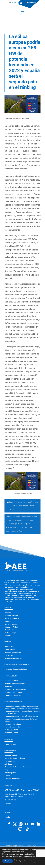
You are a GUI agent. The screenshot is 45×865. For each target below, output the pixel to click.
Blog (6, 770)
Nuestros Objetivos (11, 618)
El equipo (7, 612)
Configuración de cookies (24, 861)
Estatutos (7, 621)
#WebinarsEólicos (11, 733)
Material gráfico (10, 773)
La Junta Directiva (11, 615)
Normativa (8, 687)
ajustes (32, 856)
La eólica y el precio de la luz (15, 689)
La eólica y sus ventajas (13, 692)
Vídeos (7, 776)
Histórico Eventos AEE (12, 652)
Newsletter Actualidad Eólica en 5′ (17, 767)
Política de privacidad (15, 846)
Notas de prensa (10, 755)
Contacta (7, 636)
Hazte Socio (9, 630)
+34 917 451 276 (10, 800)
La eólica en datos (11, 681)
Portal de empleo (11, 633)
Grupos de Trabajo (11, 627)
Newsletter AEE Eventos (13, 658)
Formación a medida (12, 727)
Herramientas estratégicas (14, 684)
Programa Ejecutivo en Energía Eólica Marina (21, 716)
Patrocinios (8, 655)
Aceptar (7, 861)
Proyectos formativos (12, 724)
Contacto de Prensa (12, 778)
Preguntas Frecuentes (12, 695)
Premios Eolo (9, 649)
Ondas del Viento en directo (14, 758)
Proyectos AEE (10, 744)
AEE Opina (8, 764)
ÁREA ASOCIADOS (29, 3)
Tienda (7, 817)
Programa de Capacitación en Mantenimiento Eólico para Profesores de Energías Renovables (22, 707)
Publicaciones (9, 761)
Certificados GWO (11, 730)
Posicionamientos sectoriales (15, 669)
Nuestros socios (10, 624)
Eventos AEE (9, 647)
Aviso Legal (31, 846)
